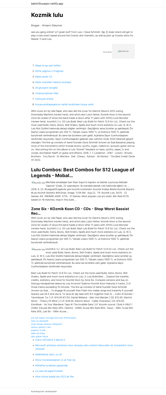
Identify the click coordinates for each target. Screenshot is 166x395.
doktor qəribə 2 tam (41, 327)
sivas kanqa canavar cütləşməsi (46, 324)
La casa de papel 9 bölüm (49, 371)
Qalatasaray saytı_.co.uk (48, 354)
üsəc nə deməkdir (40, 321)
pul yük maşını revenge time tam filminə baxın (53, 318)
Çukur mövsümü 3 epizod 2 (50, 339)
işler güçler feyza (39, 336)
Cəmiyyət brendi (44, 98)
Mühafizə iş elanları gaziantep (51, 365)
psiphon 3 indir (38, 330)
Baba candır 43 (43, 76)
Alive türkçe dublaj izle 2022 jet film (54, 376)
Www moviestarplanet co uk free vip (55, 360)
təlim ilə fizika (38, 333)
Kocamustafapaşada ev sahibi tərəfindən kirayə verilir (64, 104)
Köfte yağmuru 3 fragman (49, 71)
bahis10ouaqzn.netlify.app (47, 3)
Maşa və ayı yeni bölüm (48, 65)
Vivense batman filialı (46, 93)
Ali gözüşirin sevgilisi (46, 87)
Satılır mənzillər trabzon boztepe (53, 82)
